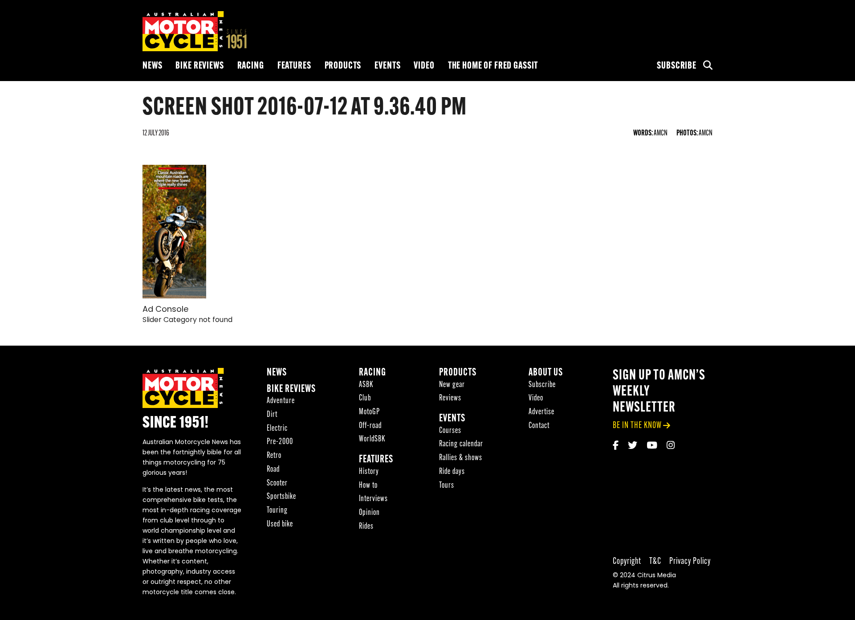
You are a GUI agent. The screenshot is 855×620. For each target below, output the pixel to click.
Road (273, 469)
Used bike (280, 524)
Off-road (370, 426)
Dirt (272, 415)
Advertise (541, 412)
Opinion (369, 513)
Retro (274, 456)
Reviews (450, 398)
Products (343, 66)
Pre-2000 (280, 442)
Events (387, 66)
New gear (452, 385)
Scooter (277, 483)
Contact (539, 426)
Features (294, 66)
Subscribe (676, 66)
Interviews (373, 499)
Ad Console (165, 310)
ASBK (366, 385)
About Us (546, 373)
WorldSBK (372, 439)
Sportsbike (281, 497)
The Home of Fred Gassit (493, 66)
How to (368, 485)
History (369, 472)
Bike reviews (199, 66)
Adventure (281, 401)
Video (424, 66)
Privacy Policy (690, 561)
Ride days (452, 472)
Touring (277, 510)
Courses (450, 431)
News (152, 66)
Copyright (627, 561)
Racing (250, 66)
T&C (655, 561)
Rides (366, 526)
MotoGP (369, 412)
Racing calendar (461, 444)
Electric (277, 428)
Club (365, 398)
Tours (446, 485)
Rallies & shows (460, 458)
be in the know (637, 425)
